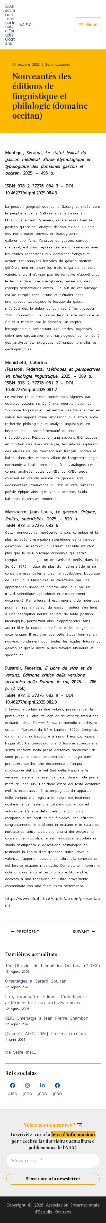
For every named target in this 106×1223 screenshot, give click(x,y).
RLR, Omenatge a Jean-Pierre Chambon (46, 1018)
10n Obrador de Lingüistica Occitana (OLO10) (52, 966)
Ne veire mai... (20, 1052)
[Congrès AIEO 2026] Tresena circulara (45, 1033)
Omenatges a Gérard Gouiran (35, 981)
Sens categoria (57, 64)
